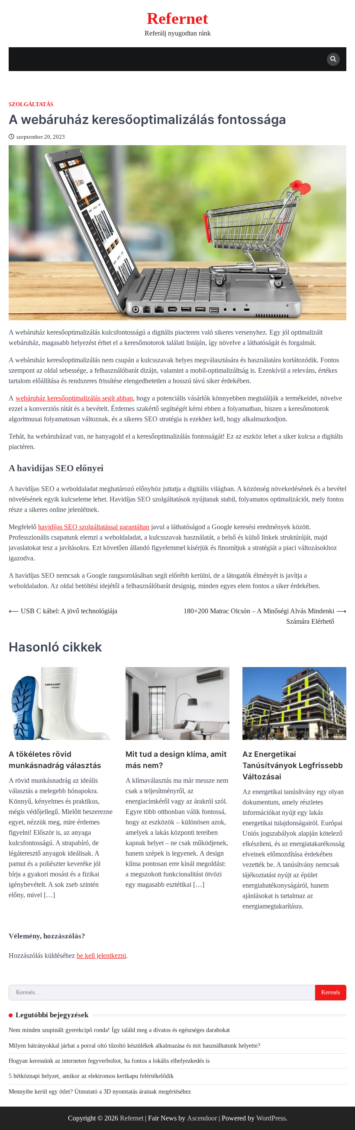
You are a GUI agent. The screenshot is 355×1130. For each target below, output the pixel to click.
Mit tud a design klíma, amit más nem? (176, 759)
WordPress (271, 1118)
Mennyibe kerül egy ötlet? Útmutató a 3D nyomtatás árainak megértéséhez (100, 1091)
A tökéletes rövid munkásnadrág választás (55, 759)
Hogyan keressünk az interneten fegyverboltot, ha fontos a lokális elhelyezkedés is (109, 1061)
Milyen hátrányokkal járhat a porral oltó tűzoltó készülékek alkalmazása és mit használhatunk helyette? (134, 1045)
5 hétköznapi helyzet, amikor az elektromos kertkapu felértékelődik (91, 1076)
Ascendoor (202, 1118)
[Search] (333, 59)
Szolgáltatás (31, 104)
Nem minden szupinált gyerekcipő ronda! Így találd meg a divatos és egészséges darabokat (119, 1030)
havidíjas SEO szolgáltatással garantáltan (93, 527)
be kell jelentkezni (101, 955)
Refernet (177, 18)
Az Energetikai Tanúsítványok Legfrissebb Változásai (292, 765)
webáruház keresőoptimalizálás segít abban (74, 398)
